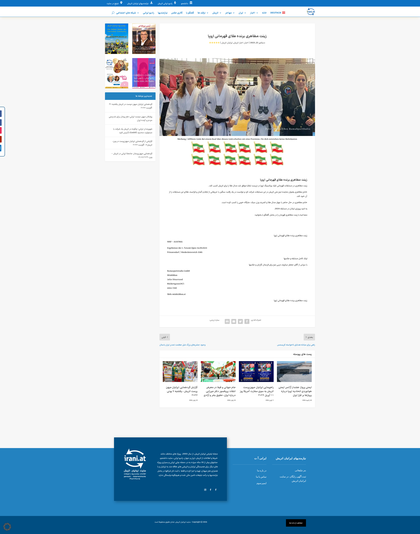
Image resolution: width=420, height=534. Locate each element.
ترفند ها (201, 13)
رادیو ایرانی (148, 13)
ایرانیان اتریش (226, 42)
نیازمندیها (163, 13)
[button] (7, 527)
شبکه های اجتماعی (126, 13)
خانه (264, 13)
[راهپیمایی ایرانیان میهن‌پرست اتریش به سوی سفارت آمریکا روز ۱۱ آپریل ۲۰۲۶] (256, 371)
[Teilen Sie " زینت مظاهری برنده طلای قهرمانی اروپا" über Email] (234, 321)
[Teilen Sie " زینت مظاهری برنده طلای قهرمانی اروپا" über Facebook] (247, 321)
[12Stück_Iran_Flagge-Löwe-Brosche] (237, 165)
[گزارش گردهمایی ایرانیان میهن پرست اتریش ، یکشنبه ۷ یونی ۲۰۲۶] (180, 371)
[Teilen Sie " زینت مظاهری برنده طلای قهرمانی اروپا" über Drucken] (227, 321)
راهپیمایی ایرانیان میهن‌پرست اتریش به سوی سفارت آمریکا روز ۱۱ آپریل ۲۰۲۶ (257, 391)
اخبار (252, 13)
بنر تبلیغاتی (300, 470)
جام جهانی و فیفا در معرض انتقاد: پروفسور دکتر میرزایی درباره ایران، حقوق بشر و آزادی (220, 391)
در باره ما (261, 470)
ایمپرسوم (261, 483)
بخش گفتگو (269, 214)
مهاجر (228, 13)
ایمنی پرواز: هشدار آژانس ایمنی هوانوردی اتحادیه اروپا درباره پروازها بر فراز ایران (295, 391)
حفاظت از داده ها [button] (296, 523)
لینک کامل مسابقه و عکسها (295, 258)
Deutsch (275, 13)
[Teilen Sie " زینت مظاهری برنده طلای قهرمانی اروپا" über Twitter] (240, 321)
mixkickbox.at (179, 294)
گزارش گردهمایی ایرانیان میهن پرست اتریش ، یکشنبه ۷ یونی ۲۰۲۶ (182, 391)
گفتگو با (190, 13)
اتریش (215, 13)
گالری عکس (176, 13)
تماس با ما (261, 476)
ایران (241, 13)
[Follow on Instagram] (205, 490)
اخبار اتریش (238, 42)
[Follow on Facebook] (216, 490)
